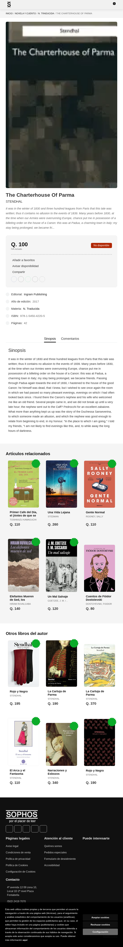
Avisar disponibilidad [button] (25, 266)
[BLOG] (43, 828)
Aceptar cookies (100, 917)
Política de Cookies (17, 865)
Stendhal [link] (14, 201)
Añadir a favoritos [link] (23, 260)
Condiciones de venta (18, 852)
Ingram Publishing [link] (35, 294)
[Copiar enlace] (42, 279)
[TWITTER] (17, 828)
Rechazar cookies (100, 924)
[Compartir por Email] (35, 279)
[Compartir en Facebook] (14, 279)
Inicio (9, 13)
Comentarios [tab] (70, 338)
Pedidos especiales (55, 852)
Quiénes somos (53, 846)
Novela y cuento (25, 13)
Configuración (100, 932)
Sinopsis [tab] (50, 338)
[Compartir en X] (21, 279)
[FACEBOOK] (9, 828)
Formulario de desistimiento (60, 859)
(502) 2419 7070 (16, 901)
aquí (25, 940)
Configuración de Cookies (20, 871)
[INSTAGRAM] (26, 828)
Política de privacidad (18, 859)
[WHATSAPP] (34, 828)
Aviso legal (12, 846)
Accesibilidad (52, 865)
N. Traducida (46, 13)
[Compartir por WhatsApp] (28, 279)
